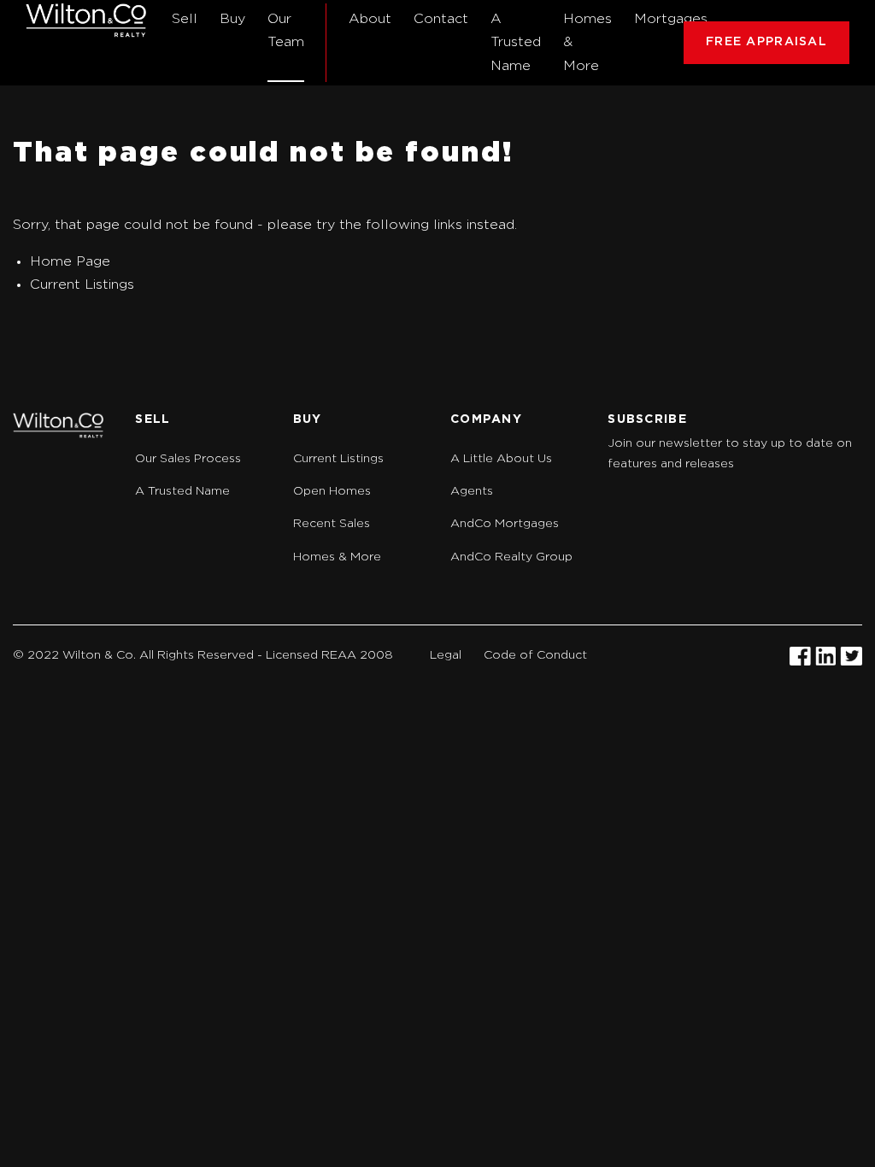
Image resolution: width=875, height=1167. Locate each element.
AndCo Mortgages (504, 524)
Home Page (70, 261)
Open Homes (332, 491)
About (370, 19)
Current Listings (82, 284)
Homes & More (587, 42)
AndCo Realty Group (511, 557)
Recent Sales (331, 524)
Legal (445, 655)
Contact (441, 19)
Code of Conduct (535, 655)
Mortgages (671, 19)
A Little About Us (501, 459)
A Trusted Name (515, 42)
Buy (232, 19)
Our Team (285, 30)
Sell (184, 19)
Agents (471, 491)
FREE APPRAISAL (766, 42)
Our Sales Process (188, 459)
